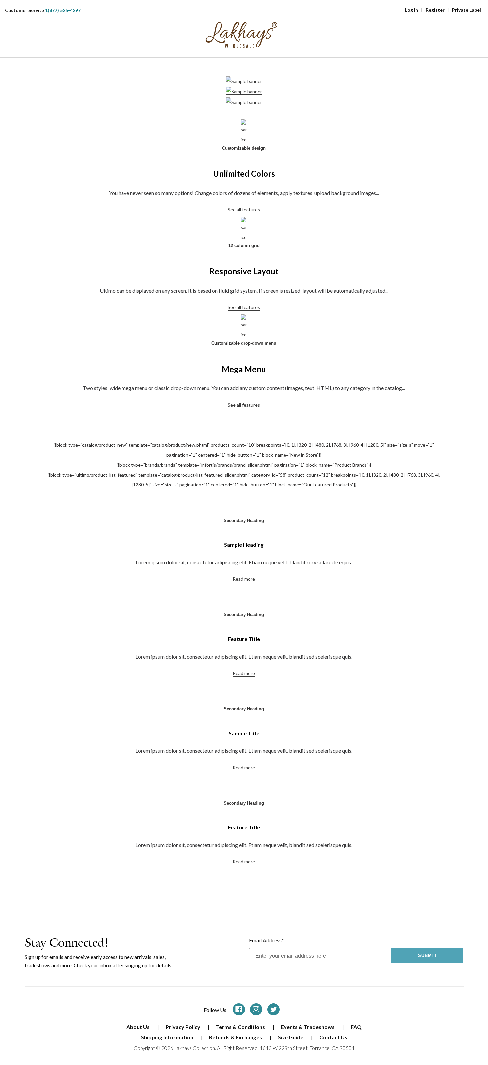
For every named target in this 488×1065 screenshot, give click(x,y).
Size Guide (291, 1037)
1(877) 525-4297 (63, 10)
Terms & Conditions (241, 1027)
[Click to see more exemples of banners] (244, 81)
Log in (411, 10)
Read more (244, 579)
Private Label (466, 10)
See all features (244, 209)
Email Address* (266, 940)
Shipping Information (167, 1037)
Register (435, 10)
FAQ (356, 1027)
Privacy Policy (183, 1027)
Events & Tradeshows (308, 1027)
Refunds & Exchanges (236, 1037)
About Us (138, 1027)
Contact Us (333, 1037)
